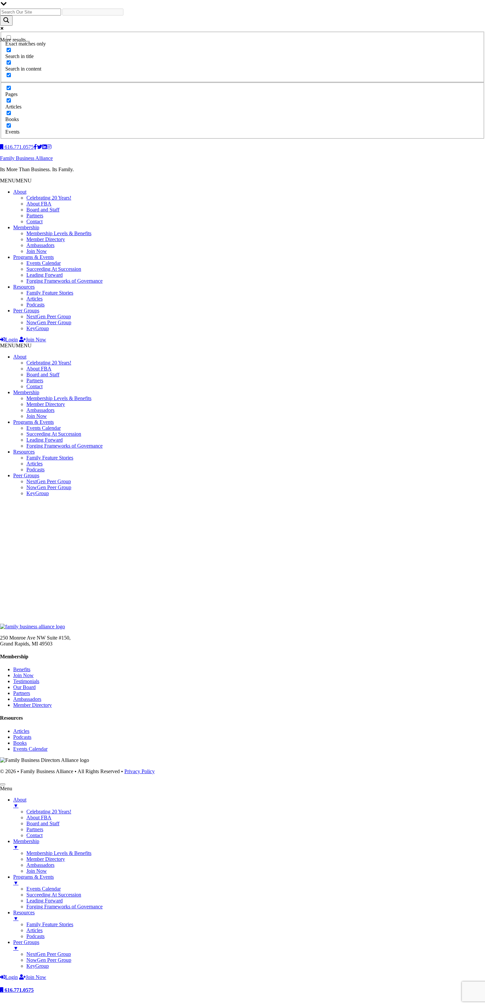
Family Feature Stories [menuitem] (49, 924)
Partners (34, 215)
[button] (16, 180)
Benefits (21, 669)
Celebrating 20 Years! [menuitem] (48, 811)
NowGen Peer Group (48, 322)
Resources (24, 287)
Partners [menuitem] (34, 829)
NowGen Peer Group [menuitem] (48, 960)
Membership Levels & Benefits (58, 233)
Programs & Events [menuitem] (33, 880)
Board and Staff (42, 209)
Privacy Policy (139, 771)
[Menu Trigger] (2, 784)
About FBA (38, 203)
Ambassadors (40, 245)
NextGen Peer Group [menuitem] (48, 954)
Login (11, 339)
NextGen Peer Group (48, 316)
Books (20, 743)
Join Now (36, 251)
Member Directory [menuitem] (45, 859)
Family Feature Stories (49, 293)
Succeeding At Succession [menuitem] (53, 894)
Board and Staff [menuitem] (42, 823)
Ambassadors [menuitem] (40, 865)
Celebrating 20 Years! (48, 198)
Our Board (24, 687)
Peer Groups (26, 310)
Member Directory (45, 239)
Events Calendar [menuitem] (43, 889)
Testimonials (26, 681)
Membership (26, 227)
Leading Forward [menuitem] (44, 900)
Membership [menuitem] (26, 844)
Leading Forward (44, 275)
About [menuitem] (19, 802)
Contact (34, 221)
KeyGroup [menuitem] (37, 966)
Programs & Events (33, 257)
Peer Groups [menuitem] (26, 945)
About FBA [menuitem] (38, 817)
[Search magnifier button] (6, 21)
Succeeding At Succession (53, 269)
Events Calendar (43, 263)
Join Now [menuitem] (36, 871)
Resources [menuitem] (24, 915)
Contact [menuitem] (34, 835)
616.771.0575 (18, 990)
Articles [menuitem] (34, 930)
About (19, 192)
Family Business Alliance (26, 158)
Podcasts (35, 304)
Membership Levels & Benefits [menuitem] (58, 853)
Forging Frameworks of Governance (64, 281)
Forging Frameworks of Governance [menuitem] (64, 906)
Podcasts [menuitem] (35, 936)
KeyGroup (37, 328)
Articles (34, 298)
